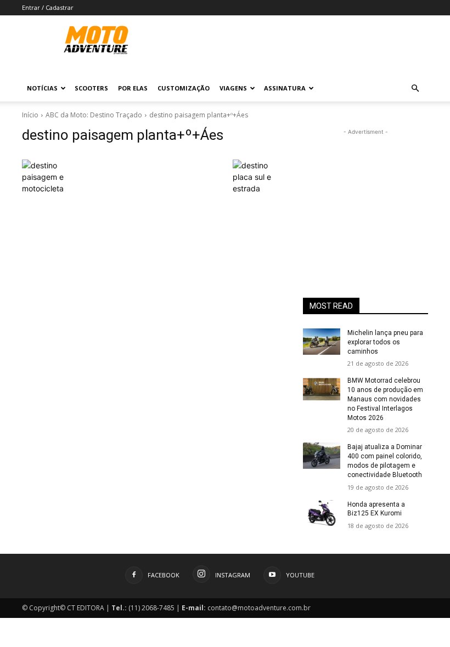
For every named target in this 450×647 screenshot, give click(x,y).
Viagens (233, 88)
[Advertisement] (365, 192)
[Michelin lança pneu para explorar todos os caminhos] (321, 341)
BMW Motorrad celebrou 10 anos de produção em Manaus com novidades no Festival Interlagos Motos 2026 (385, 399)
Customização (184, 88)
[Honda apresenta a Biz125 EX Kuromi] (321, 513)
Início (30, 115)
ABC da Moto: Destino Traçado (94, 115)
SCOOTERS (91, 88)
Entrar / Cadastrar (48, 7)
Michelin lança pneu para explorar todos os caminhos (385, 342)
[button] (415, 88)
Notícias (42, 88)
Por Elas (133, 88)
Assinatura (285, 88)
